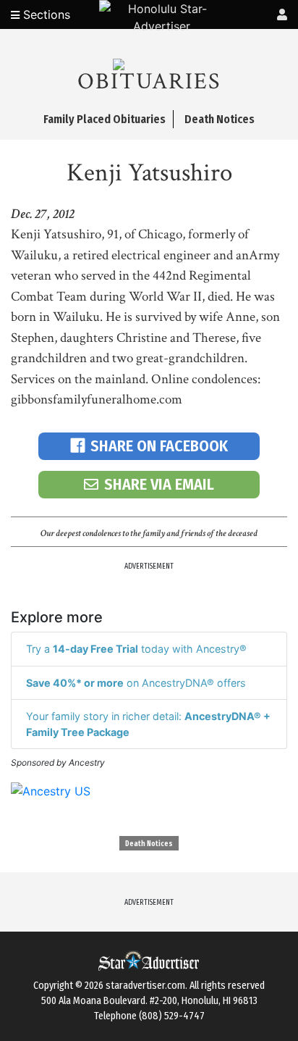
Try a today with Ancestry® (136, 649)
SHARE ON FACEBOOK (159, 446)
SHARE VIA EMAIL (159, 484)
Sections (45, 14)
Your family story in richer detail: (148, 724)
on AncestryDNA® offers (136, 683)
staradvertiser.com (145, 985)
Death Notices (149, 844)
